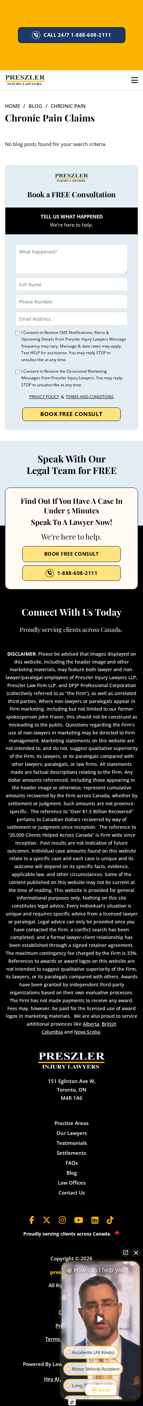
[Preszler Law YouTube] (78, 1220)
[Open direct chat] (125, 1252)
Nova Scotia (87, 1032)
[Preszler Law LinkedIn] (94, 1220)
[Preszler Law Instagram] (62, 1220)
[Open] (134, 80)
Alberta (91, 1024)
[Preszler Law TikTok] (110, 1220)
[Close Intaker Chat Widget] (136, 1252)
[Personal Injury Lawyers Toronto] (25, 80)
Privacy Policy (44, 396)
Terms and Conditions (90, 396)
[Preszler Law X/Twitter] (47, 1220)
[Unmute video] (100, 1319)
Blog (35, 106)
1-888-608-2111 (77, 573)
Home (12, 106)
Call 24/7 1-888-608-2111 (77, 34)
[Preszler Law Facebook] (31, 1220)
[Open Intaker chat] (72, 1402)
